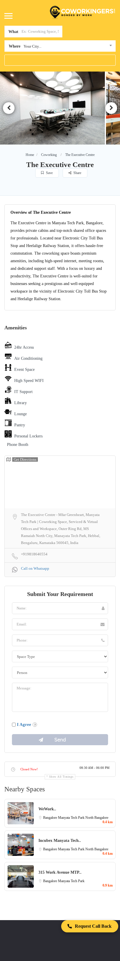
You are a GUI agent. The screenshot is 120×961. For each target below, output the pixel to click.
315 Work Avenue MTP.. (60, 872)
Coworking (49, 155)
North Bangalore (96, 818)
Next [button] (111, 108)
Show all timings (61, 776)
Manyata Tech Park (71, 818)
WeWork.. (47, 809)
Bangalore (50, 818)
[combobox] (60, 47)
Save (49, 173)
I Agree (24, 724)
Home (30, 155)
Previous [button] (8, 108)
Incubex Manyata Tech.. (59, 840)
